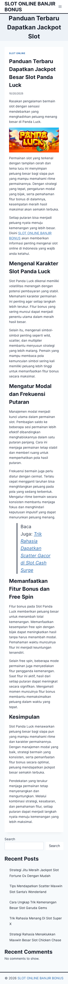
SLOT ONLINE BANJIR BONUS (40, 978)
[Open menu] (59, 6)
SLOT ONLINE (17, 53)
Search (10, 839)
